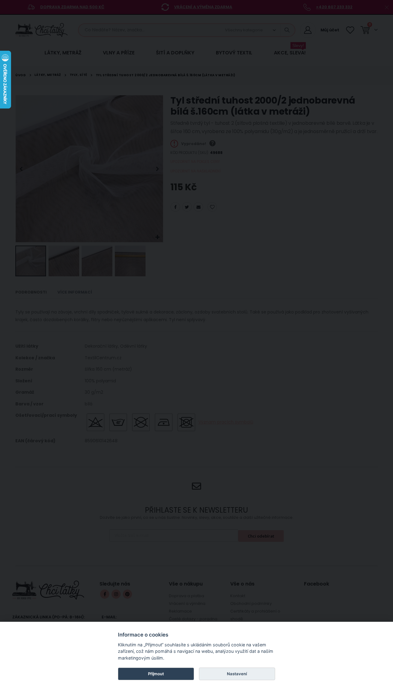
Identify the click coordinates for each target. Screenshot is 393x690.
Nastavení (237, 673)
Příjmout (156, 673)
